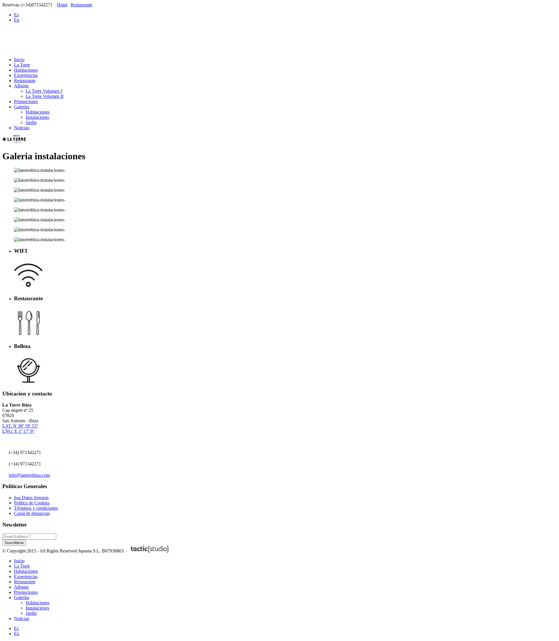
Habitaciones (26, 70)
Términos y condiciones (36, 508)
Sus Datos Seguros (31, 497)
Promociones (26, 101)
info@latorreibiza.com (29, 475)
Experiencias (26, 75)
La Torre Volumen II (44, 96)
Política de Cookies (31, 502)
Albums (21, 85)
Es (16, 14)
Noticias (21, 127)
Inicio (19, 59)
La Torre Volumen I (44, 91)
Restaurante (81, 4)
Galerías (21, 106)
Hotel (62, 4)
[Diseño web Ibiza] (149, 550)
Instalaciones (37, 117)
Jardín (31, 122)
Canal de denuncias (32, 513)
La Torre (22, 64)
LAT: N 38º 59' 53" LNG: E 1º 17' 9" (20, 428)
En (16, 19)
